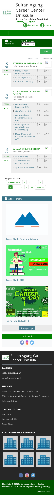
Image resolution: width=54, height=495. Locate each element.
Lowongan (16, 391)
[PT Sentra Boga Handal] (10, 443)
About (6, 75)
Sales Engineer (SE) (23, 77)
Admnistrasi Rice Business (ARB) (22, 162)
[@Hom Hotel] (43, 443)
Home (4, 391)
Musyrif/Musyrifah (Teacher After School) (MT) (25, 136)
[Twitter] (32, 342)
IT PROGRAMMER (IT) (24, 81)
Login (48, 25)
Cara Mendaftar (17, 396)
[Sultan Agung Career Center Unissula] (6, 12)
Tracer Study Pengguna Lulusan (22, 239)
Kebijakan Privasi (9, 401)
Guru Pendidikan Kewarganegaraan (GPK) (23, 118)
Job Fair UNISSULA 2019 (17, 321)
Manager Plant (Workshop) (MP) (22, 72)
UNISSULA (6, 414)
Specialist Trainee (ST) (24, 167)
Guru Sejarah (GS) (23, 111)
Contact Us (33, 25)
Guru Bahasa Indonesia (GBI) (22, 105)
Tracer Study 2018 (15, 280)
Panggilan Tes (32, 391)
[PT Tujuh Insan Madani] (43, 459)
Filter (45, 51)
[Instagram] (27, 342)
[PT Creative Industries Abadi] (27, 443)
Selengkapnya (27, 328)
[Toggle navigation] (5, 33)
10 (32, 187)
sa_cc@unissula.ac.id (11, 378)
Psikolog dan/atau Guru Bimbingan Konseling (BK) (23, 127)
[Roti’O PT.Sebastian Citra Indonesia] (27, 459)
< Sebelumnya (14, 182)
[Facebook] (22, 342)
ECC (50, 491)
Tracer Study (7, 424)
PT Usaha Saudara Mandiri (27, 63)
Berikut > (40, 187)
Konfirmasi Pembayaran (39, 396)
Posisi (6, 70)
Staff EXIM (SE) (21, 156)
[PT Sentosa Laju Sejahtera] (10, 459)
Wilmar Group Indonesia (26, 149)
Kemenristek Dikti (9, 419)
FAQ (4, 396)
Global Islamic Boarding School (26, 92)
